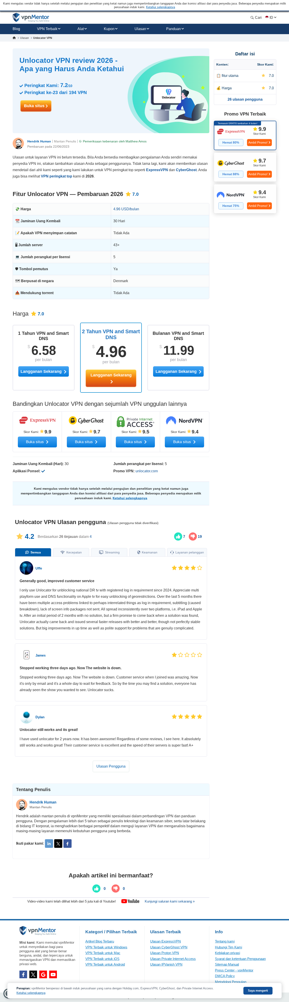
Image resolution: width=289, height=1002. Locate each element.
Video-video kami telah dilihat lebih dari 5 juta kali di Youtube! (71, 901)
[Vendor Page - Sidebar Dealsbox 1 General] (245, 135)
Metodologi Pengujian (230, 982)
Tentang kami (225, 941)
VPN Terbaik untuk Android (105, 964)
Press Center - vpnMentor (234, 970)
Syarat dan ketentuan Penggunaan (240, 959)
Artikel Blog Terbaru (99, 941)
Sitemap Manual (227, 964)
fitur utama (230, 76)
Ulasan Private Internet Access (173, 959)
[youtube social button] (53, 974)
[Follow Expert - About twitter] (58, 843)
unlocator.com (146, 471)
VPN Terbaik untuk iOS (102, 959)
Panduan (173, 29)
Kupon (109, 29)
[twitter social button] (33, 974)
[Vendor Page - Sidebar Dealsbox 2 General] (245, 167)
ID (271, 17)
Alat (80, 29)
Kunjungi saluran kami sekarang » (170, 901)
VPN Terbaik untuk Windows (106, 947)
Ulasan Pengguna (111, 766)
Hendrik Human (39, 141)
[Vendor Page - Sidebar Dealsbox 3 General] (245, 198)
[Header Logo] (31, 17)
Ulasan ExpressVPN (165, 941)
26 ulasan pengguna (245, 99)
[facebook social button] (23, 974)
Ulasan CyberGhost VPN (168, 947)
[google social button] (43, 974)
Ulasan (140, 29)
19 (199, 537)
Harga (227, 88)
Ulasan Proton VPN (164, 953)
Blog (16, 29)
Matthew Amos (136, 141)
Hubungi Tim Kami (228, 947)
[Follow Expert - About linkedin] (49, 843)
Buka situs (35, 106)
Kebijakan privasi (227, 953)
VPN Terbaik (47, 29)
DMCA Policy (225, 976)
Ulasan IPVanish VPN (166, 964)
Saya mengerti (258, 990)
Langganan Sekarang (111, 375)
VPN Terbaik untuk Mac (102, 953)
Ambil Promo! (258, 142)
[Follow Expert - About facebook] (67, 843)
